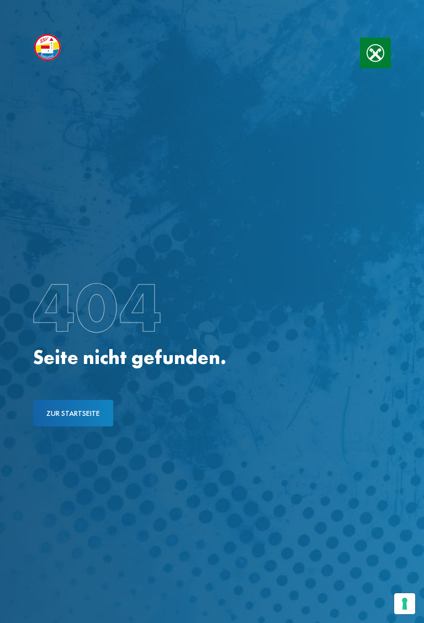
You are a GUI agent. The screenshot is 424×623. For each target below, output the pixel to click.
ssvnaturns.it (54, 10)
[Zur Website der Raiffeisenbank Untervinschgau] (375, 53)
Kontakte (121, 10)
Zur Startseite (73, 413)
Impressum (181, 10)
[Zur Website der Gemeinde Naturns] (324, 47)
